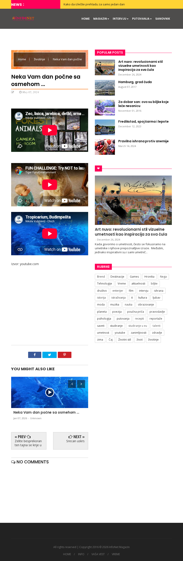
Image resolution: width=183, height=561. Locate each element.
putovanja (123, 318)
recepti (139, 318)
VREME (116, 554)
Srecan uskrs (75, 441)
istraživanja (118, 297)
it (132, 297)
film (131, 291)
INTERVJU (119, 19)
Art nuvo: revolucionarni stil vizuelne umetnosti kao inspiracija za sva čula (131, 232)
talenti (156, 326)
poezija (117, 312)
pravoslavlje (157, 312)
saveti (100, 326)
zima (100, 339)
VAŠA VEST (98, 554)
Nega (163, 276)
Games (134, 276)
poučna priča (135, 312)
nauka (128, 304)
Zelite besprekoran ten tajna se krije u (28, 443)
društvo (102, 291)
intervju (143, 291)
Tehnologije (104, 283)
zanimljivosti (138, 333)
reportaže (156, 318)
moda (101, 304)
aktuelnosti (138, 283)
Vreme (122, 283)
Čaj (111, 339)
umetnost (103, 333)
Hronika (149, 276)
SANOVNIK (162, 19)
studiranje (116, 326)
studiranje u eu (137, 326)
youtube (120, 333)
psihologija (104, 318)
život (140, 339)
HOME (85, 19)
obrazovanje (146, 304)
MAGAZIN (100, 19)
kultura (142, 297)
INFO (81, 554)
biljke (154, 283)
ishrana (158, 291)
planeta (102, 312)
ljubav (156, 297)
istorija (101, 297)
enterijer (117, 291)
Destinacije (117, 276)
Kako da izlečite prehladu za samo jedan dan (94, 4)
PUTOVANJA (141, 19)
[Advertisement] (49, 309)
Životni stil (124, 339)
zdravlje (157, 333)
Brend (101, 276)
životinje (40, 59)
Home (22, 59)
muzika (114, 304)
